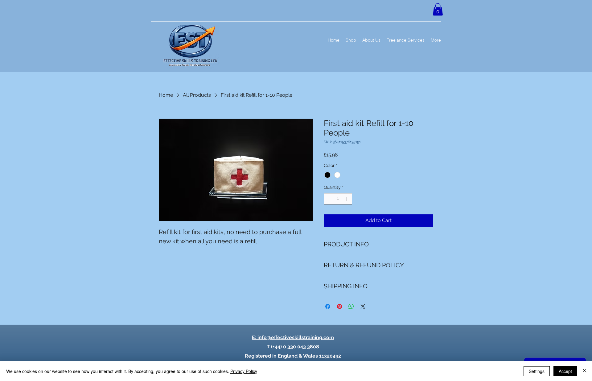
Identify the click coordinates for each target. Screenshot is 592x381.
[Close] (584, 371)
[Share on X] (363, 306)
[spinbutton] (337, 198)
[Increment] (347, 198)
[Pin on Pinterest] (339, 306)
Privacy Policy (243, 371)
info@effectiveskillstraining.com (295, 337)
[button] (438, 9)
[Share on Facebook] (327, 306)
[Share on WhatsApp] (351, 306)
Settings (537, 371)
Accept (565, 371)
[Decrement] (328, 198)
